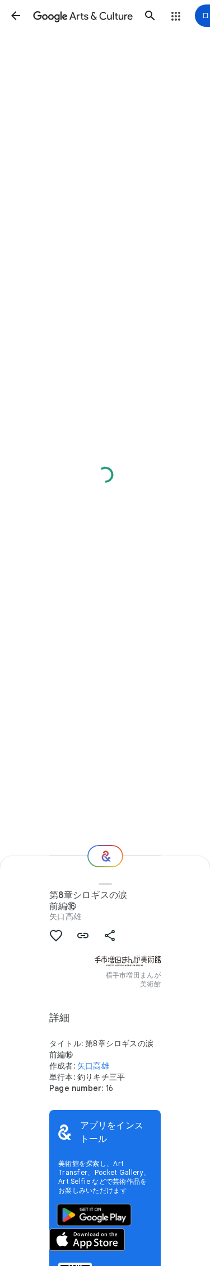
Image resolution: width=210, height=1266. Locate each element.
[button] (15, 15)
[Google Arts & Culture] (82, 15)
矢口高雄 (65, 916)
